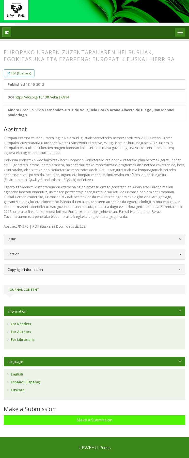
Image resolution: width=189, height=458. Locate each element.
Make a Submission (94, 420)
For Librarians (22, 339)
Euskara (17, 390)
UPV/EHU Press (94, 447)
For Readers (20, 323)
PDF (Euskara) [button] (21, 73)
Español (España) (25, 382)
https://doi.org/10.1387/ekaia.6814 (42, 97)
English (16, 374)
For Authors (20, 331)
